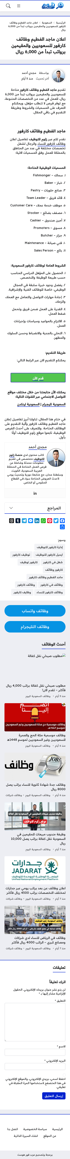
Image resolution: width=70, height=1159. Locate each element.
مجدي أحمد (29, 73)
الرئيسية (61, 22)
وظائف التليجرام (35, 626)
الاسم (61, 1046)
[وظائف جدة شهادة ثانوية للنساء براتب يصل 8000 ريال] (35, 775)
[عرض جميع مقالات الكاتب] (59, 76)
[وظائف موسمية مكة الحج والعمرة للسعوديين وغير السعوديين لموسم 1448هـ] (35, 725)
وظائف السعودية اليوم (38, 696)
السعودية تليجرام (54, 404)
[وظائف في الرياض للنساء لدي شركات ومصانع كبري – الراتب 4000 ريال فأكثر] (35, 928)
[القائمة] (18, 6)
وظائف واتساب (35, 610)
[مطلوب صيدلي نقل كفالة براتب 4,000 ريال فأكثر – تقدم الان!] (35, 676)
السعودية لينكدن (28, 404)
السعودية (47, 22)
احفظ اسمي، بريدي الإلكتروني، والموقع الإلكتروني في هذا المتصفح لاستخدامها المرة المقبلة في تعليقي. (35, 1083)
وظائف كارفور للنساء (52, 143)
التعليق (60, 1000)
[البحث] (8, 6)
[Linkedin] (35, 493)
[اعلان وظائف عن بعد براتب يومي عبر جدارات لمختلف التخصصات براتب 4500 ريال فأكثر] (35, 878)
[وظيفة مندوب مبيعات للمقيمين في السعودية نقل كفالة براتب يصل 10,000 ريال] (35, 827)
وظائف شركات (14, 795)
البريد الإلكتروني (55, 1060)
